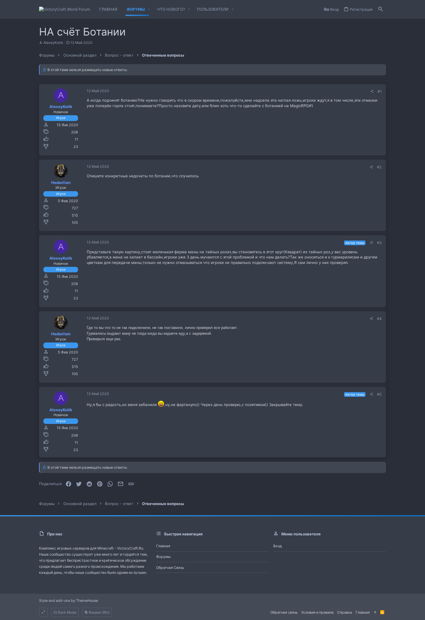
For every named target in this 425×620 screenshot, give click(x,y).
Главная (163, 546)
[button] (148, 9)
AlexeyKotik (53, 42)
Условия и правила (317, 612)
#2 (379, 167)
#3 (379, 243)
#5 (379, 394)
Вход (277, 546)
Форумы (163, 556)
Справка (344, 612)
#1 (380, 91)
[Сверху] (375, 612)
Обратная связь (170, 567)
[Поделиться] (372, 91)
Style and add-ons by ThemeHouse (68, 600)
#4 (379, 318)
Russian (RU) (99, 612)
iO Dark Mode (64, 612)
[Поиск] (380, 9)
